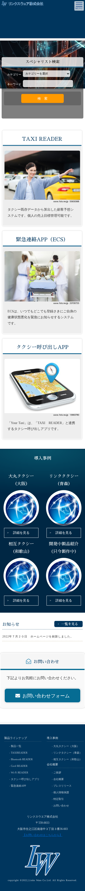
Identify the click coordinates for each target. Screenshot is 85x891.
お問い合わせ (61, 805)
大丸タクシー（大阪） (66, 746)
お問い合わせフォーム (46, 695)
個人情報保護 (61, 792)
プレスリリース (62, 785)
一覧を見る (69, 624)
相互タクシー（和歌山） (67, 759)
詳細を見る (21, 533)
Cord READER (19, 765)
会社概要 (58, 779)
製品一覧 (16, 746)
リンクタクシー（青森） (67, 752)
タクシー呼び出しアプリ (25, 779)
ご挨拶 (57, 772)
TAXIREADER (19, 752)
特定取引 (58, 799)
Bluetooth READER (22, 759)
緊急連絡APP (18, 785)
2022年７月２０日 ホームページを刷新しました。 (37, 636)
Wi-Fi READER (19, 772)
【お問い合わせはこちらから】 (42, 835)
